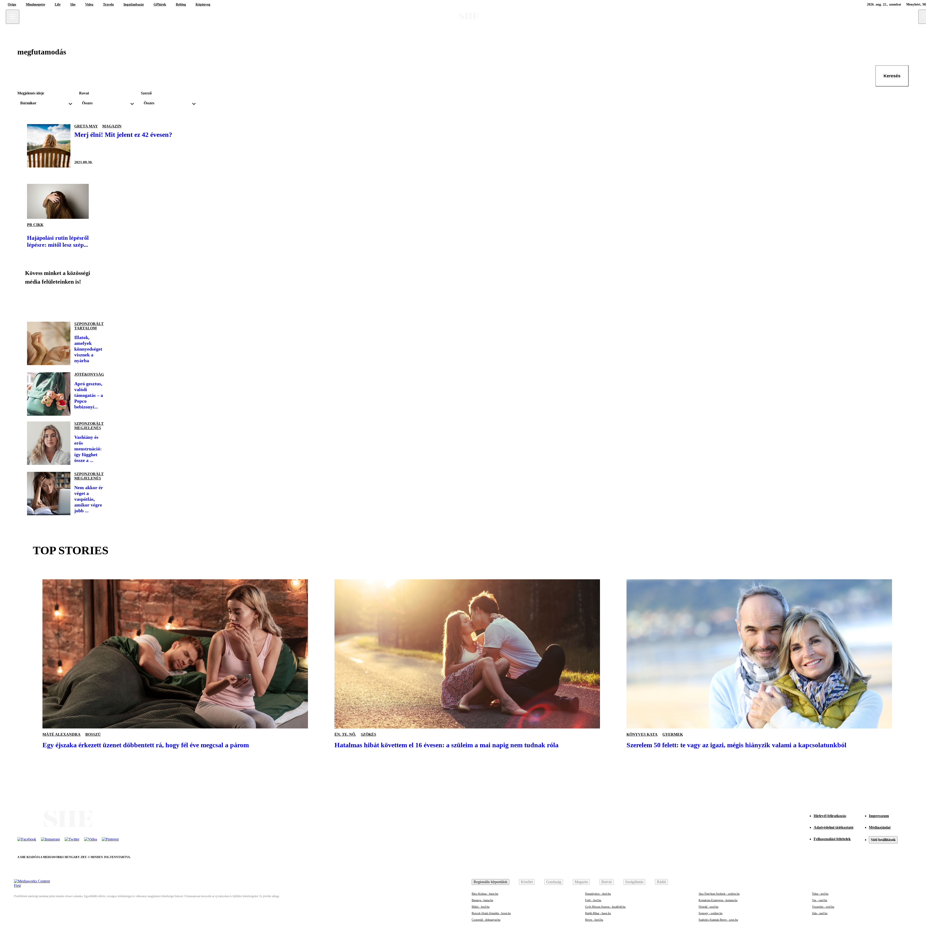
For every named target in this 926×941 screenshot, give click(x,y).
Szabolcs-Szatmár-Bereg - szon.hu (718, 919)
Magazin (581, 882)
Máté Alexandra (61, 734)
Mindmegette (35, 4)
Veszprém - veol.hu (823, 906)
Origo (12, 4)
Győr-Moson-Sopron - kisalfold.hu (605, 906)
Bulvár (606, 882)
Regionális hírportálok (490, 882)
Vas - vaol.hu (819, 900)
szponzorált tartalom (89, 326)
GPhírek (160, 4)
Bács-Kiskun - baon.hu (485, 893)
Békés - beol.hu (481, 906)
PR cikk (35, 225)
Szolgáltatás (634, 882)
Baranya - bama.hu (482, 900)
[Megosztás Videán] (98, 301)
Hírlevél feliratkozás (830, 816)
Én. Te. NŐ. (345, 734)
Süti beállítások (883, 840)
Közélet (527, 882)
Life (58, 4)
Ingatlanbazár (133, 4)
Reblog (181, 4)
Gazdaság (553, 882)
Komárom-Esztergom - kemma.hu (718, 900)
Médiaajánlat (880, 827)
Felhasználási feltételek (832, 839)
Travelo (108, 4)
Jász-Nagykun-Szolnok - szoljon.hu (719, 893)
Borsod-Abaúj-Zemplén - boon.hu (491, 913)
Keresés (892, 75)
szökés (368, 734)
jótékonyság (89, 374)
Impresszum (879, 816)
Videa (89, 4)
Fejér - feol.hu (593, 900)
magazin (112, 126)
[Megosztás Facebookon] (33, 301)
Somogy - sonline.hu (710, 913)
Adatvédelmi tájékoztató (833, 827)
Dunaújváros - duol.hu (598, 893)
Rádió (661, 882)
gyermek (672, 734)
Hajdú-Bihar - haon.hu (598, 913)
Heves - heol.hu (594, 919)
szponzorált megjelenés (89, 425)
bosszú (93, 734)
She (72, 4)
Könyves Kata (642, 734)
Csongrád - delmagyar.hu (486, 919)
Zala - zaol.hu (819, 913)
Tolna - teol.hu (820, 893)
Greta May (86, 126)
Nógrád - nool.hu (708, 906)
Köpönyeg (203, 4)
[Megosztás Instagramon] (65, 301)
